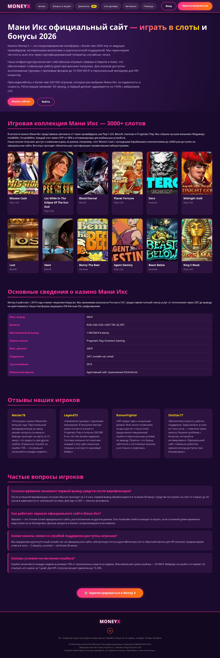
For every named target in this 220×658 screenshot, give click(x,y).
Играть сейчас (21, 101)
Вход (169, 6)
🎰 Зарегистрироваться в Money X (110, 593)
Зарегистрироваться (195, 5)
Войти (46, 101)
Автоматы (130, 6)
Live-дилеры (111, 6)
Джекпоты (87, 6)
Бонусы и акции (62, 6)
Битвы (41, 6)
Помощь (148, 6)
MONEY (19, 6)
